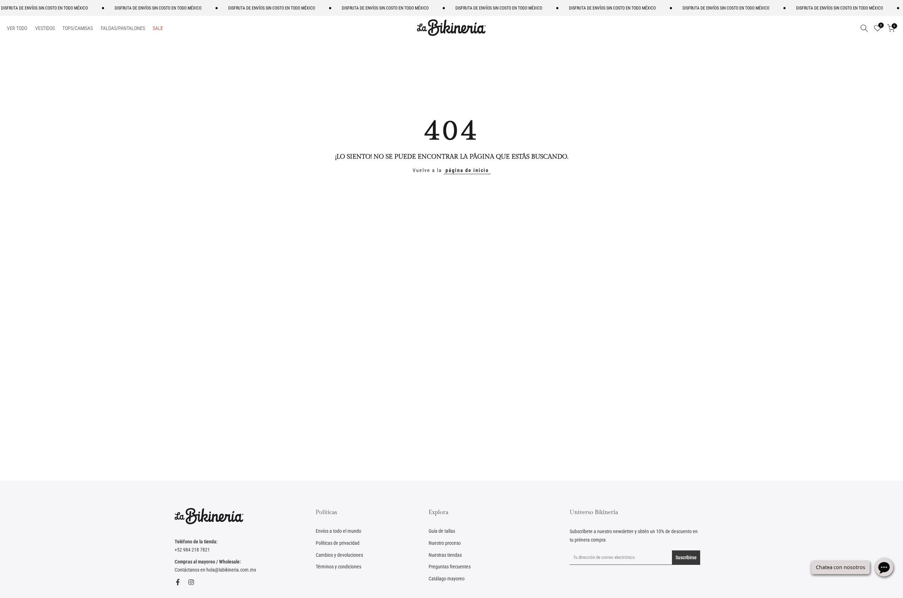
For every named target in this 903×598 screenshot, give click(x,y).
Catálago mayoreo (447, 578)
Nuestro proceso (445, 543)
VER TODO (17, 28)
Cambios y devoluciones (339, 555)
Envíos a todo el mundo (338, 531)
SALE (158, 28)
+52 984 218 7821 (192, 550)
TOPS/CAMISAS (77, 28)
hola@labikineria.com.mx (231, 570)
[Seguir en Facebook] (178, 582)
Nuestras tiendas (445, 555)
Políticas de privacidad (337, 543)
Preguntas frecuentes (450, 566)
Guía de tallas (442, 531)
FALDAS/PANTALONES (123, 28)
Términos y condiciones (338, 566)
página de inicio (467, 170)
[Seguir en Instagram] (191, 582)
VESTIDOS (45, 28)
